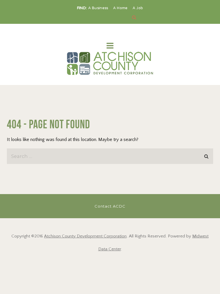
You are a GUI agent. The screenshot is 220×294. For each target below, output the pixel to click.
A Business (98, 8)
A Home (121, 8)
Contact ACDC (110, 206)
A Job (138, 8)
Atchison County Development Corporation (85, 236)
